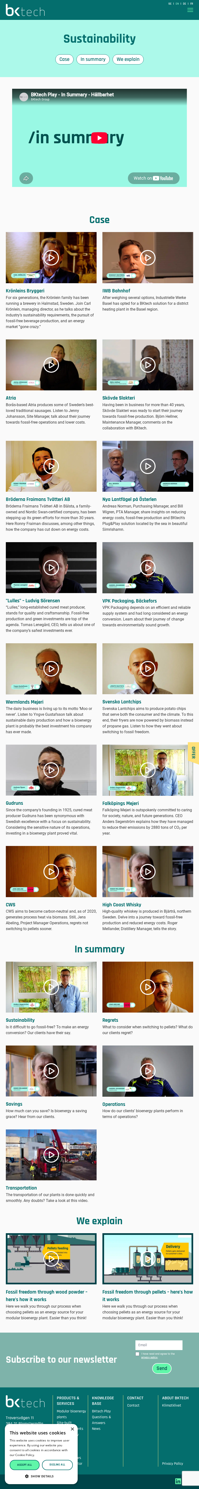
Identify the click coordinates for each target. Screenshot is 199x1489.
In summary (93, 59)
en (178, 4)
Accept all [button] (24, 1465)
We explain (128, 59)
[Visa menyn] (190, 10)
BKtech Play (101, 1411)
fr (191, 4)
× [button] (72, 1429)
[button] (41, 1476)
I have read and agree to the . (158, 1355)
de (185, 4)
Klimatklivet (171, 1405)
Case (64, 59)
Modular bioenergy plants (71, 1414)
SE (170, 4)
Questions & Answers (101, 1420)
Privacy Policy (172, 1463)
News (96, 1428)
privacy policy (149, 1357)
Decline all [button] (57, 1464)
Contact (133, 1405)
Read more (43, 1455)
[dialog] (41, 1454)
